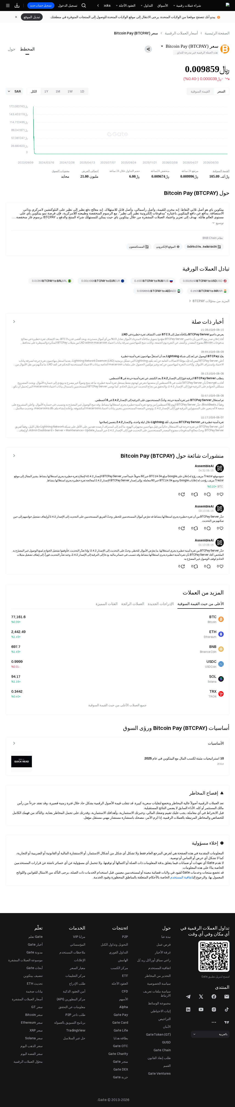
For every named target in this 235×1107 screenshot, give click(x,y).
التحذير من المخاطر (158, 976)
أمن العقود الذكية (74, 991)
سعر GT (37, 1007)
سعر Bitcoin (34, 1015)
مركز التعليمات (75, 976)
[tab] (27, 49)
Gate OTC (120, 1046)
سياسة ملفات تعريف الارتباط (157, 993)
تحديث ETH (35, 983)
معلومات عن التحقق (72, 1007)
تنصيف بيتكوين (33, 976)
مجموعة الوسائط (159, 1003)
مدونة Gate (34, 952)
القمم (167, 1066)
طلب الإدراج (77, 983)
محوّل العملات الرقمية (28, 1061)
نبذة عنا (166, 937)
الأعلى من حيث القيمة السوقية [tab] (200, 604)
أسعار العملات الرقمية (181, 33)
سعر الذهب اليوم (31, 1046)
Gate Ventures (159, 1073)
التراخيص (164, 1019)
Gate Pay (121, 1015)
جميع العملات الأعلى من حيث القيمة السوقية (117, 705)
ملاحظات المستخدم (72, 952)
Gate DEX (120, 1069)
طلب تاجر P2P (75, 1015)
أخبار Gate (35, 944)
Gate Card (120, 1022)
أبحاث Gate (34, 968)
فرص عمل (164, 944)
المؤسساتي (77, 944)
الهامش (123, 960)
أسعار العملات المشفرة (27, 999)
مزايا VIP (79, 937)
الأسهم (123, 999)
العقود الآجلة (120, 983)
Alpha (123, 1007)
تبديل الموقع (32, 17)
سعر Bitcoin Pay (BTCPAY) (136, 33)
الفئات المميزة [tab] (107, 604)
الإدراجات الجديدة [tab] (161, 604)
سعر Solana (34, 1038)
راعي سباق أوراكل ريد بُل (154, 960)
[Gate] (217, 5)
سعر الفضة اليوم (32, 1054)
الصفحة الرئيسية (217, 33)
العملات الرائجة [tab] (132, 604)
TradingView (75, 1030)
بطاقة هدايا (121, 1038)
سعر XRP (36, 1030)
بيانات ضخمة (34, 991)
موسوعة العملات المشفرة (25, 960)
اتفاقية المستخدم (181, 877)
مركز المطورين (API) (71, 999)
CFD (125, 991)
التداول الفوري (118, 952)
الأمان (167, 1027)
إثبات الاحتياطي (161, 1011)
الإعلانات (79, 960)
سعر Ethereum (32, 1022)
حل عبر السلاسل (74, 1038)
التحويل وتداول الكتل (114, 944)
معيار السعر (77, 968)
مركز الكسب (119, 968)
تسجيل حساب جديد (41, 5)
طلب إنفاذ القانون (159, 1058)
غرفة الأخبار (163, 952)
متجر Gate (120, 1061)
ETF (125, 976)
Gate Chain (162, 1050)
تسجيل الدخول (67, 5)
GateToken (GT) (158, 1034)
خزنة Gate (120, 1077)
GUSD (166, 1042)
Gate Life (121, 1030)
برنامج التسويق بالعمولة (69, 1022)
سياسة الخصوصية (159, 983)
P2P (125, 937)
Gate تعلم (35, 937)
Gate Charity (118, 1054)
